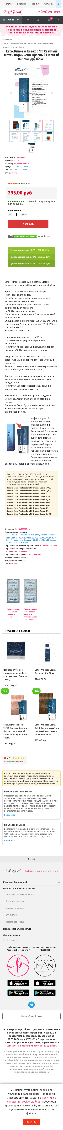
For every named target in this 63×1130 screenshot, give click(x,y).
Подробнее (9, 815)
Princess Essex (20, 170)
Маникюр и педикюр (15, 908)
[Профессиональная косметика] (12, 12)
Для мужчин (11, 915)
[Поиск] (59, 20)
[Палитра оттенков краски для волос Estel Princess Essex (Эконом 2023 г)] (15, 651)
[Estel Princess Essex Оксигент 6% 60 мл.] (47, 651)
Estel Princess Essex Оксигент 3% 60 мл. (36, 537)
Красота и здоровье (15, 922)
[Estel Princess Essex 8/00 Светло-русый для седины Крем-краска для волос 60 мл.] (47, 706)
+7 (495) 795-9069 (48, 11)
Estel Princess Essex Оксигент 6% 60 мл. (24, 540)
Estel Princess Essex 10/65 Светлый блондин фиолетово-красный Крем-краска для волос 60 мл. (15, 731)
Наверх (31, 859)
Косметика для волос (16, 901)
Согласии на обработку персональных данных (31, 1045)
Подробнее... (44, 236)
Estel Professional (20, 167)
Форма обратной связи (31, 1016)
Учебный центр (10, 940)
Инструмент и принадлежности (20, 894)
